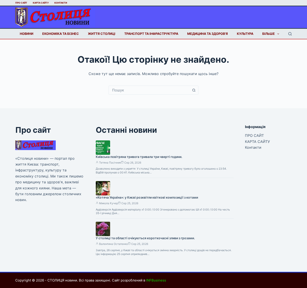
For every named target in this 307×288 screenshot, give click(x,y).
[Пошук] (290, 33)
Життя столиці (101, 33)
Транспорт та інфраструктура (151, 33)
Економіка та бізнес (60, 33)
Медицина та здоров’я (207, 33)
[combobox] (149, 90)
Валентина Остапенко (113, 244)
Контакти (60, 2)
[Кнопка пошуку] (194, 90)
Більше (268, 33)
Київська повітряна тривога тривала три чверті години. (139, 157)
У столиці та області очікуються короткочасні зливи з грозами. (145, 238)
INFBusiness (156, 280)
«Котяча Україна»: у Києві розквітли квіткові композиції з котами (147, 197)
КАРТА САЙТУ (41, 2)
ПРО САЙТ (21, 2)
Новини (26, 33)
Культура (245, 33)
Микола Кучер (108, 203)
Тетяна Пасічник (110, 162)
